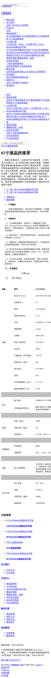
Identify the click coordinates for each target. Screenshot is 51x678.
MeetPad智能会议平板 (16, 111)
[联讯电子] (25, 6)
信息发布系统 (12, 130)
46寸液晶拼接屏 (18, 100)
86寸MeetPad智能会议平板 (29, 116)
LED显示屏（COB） (40, 108)
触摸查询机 (23, 133)
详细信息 (10, 197)
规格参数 (10, 200)
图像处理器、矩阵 (14, 127)
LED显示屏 (11, 105)
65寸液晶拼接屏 (20, 103)
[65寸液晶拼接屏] (14, 542)
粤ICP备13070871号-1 (11, 660)
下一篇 (22, 192)
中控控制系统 (12, 138)
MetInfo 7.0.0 (17, 665)
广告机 (14, 133)
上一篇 (22, 189)
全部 (8, 25)
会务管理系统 (12, 136)
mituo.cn (39, 665)
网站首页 (10, 20)
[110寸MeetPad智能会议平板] (19, 520)
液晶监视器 (11, 125)
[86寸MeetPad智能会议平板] (19, 553)
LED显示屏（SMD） (20, 108)
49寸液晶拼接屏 (33, 100)
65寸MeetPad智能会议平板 (23, 114)
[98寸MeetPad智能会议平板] (19, 531)
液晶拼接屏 (11, 97)
